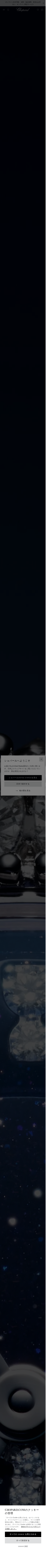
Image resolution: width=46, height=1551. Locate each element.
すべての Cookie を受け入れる (23, 1534)
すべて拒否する (23, 1541)
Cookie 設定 (23, 1546)
